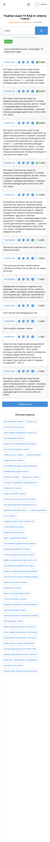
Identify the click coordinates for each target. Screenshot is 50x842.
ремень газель (34, 454)
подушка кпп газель (13, 460)
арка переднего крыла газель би (20, 626)
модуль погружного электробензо (20, 604)
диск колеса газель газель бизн (19, 643)
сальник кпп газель (13, 665)
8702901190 (9, 163)
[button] (28, 4)
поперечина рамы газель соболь (20, 543)
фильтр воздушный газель (17, 593)
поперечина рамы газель (16, 471)
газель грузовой (38, 510)
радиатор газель (31, 477)
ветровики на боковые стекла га (20, 637)
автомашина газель (13, 438)
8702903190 (9, 91)
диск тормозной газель (15, 538)
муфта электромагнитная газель (20, 443)
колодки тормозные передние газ (20, 482)
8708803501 (9, 336)
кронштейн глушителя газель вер (20, 671)
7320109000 (9, 240)
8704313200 (9, 62)
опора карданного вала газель (19, 554)
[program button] (28, 4)
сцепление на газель (14, 527)
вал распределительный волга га (20, 504)
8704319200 (9, 371)
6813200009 (9, 279)
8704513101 (9, 123)
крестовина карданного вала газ (20, 432)
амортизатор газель (14, 532)
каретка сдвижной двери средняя (20, 571)
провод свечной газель (15, 582)
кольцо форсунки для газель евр (20, 648)
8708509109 (9, 305)
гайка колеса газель (13, 454)
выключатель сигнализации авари (21, 576)
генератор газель (12, 587)
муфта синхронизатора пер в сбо (20, 560)
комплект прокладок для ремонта (21, 660)
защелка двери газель (15, 610)
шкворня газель (11, 477)
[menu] (4, 4)
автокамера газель (13, 621)
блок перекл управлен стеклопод (20, 632)
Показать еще (25, 404)
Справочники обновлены (25, 22)
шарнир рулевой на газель (17, 549)
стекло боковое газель (15, 599)
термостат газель (12, 488)
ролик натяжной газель (15, 510)
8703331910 (9, 194)
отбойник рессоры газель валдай (20, 466)
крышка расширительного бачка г (20, 654)
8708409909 (9, 321)
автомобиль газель (13, 421)
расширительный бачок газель (19, 565)
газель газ (31, 421)
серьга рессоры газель (14, 493)
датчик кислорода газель (16, 449)
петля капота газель (14, 427)
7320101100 (9, 258)
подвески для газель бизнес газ (19, 521)
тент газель (9, 515)
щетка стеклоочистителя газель (20, 499)
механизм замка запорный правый (21, 615)
